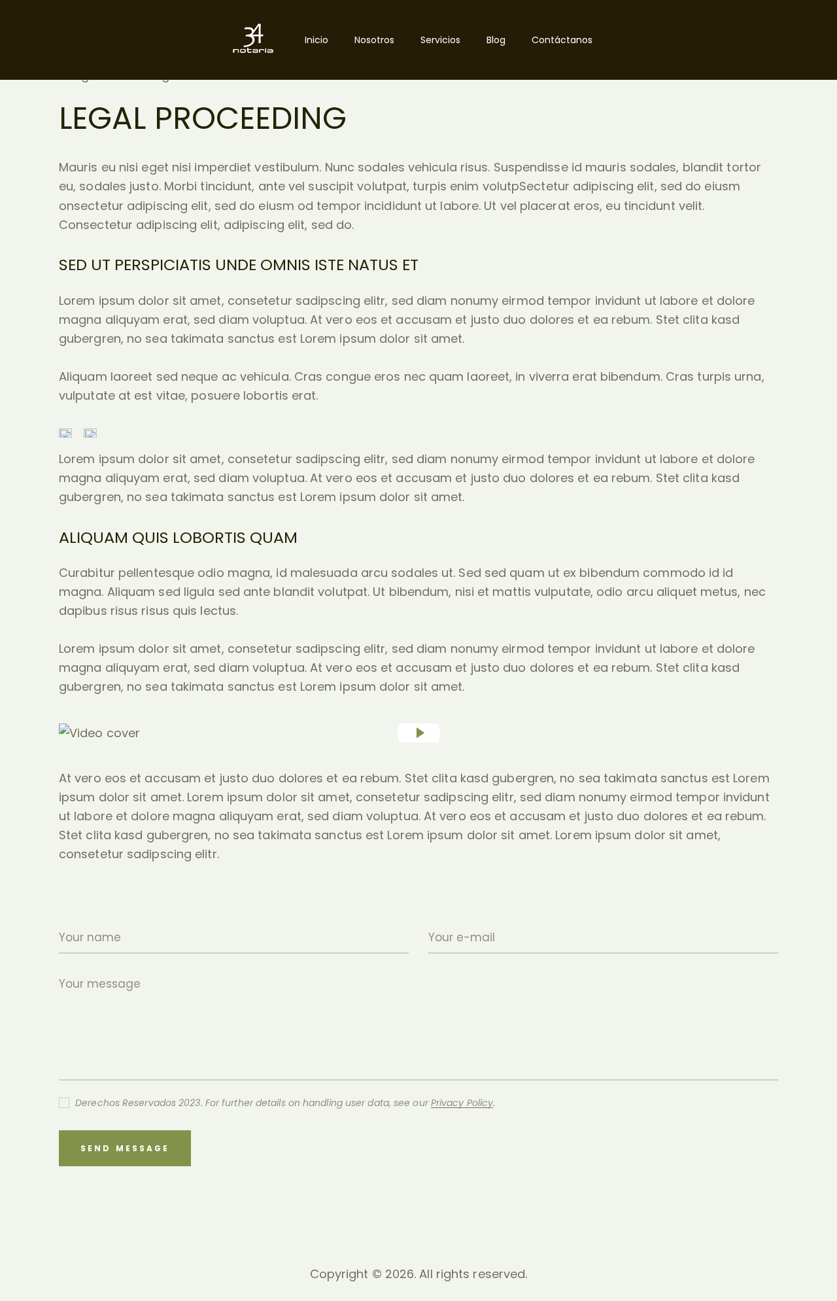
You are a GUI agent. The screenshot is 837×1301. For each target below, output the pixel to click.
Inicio (316, 39)
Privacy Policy (462, 1103)
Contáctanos (562, 39)
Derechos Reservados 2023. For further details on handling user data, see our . (285, 1102)
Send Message (124, 1148)
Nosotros (374, 39)
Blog (496, 39)
